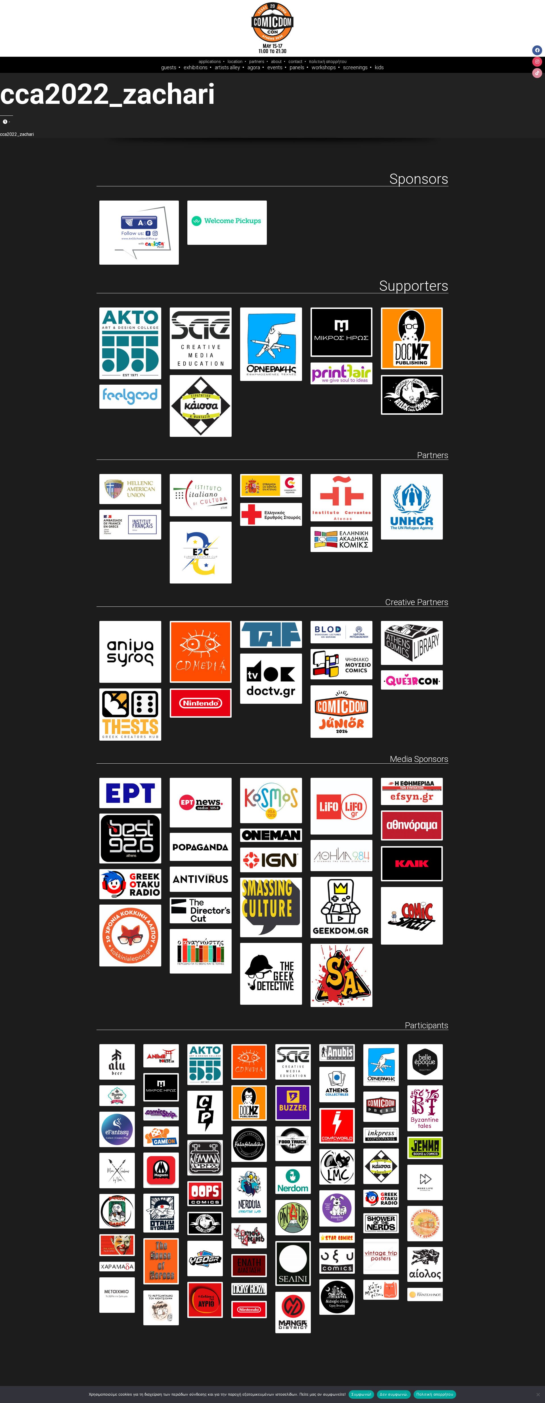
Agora (254, 67)
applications (210, 62)
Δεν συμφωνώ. (394, 1394)
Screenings (355, 67)
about (276, 62)
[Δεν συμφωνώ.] (538, 1394)
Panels (297, 67)
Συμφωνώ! (361, 1394)
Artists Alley (227, 67)
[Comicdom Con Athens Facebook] (537, 50)
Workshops (324, 67)
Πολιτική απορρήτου (434, 1394)
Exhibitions (195, 67)
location (235, 62)
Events (274, 67)
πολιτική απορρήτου (328, 62)
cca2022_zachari (17, 134)
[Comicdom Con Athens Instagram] (537, 62)
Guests (168, 67)
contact (295, 62)
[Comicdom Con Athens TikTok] (537, 73)
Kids (379, 67)
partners (256, 62)
